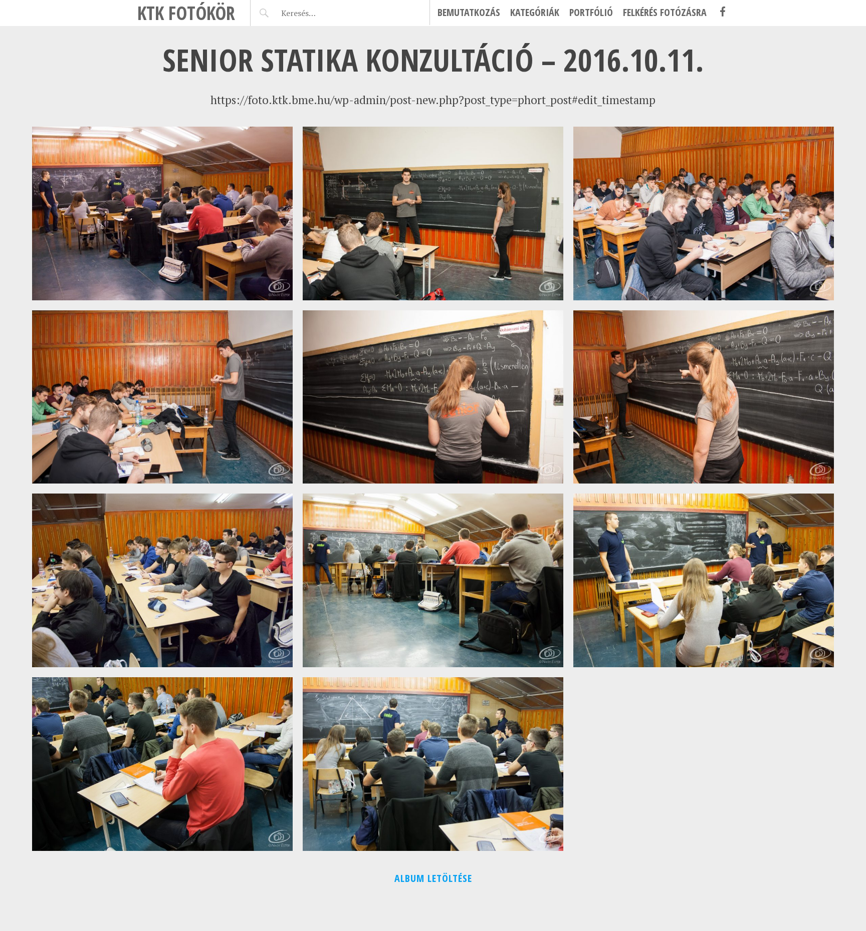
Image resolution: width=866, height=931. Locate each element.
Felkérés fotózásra (665, 12)
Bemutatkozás (469, 12)
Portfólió (591, 12)
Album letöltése (433, 878)
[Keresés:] (322, 13)
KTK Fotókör (186, 13)
